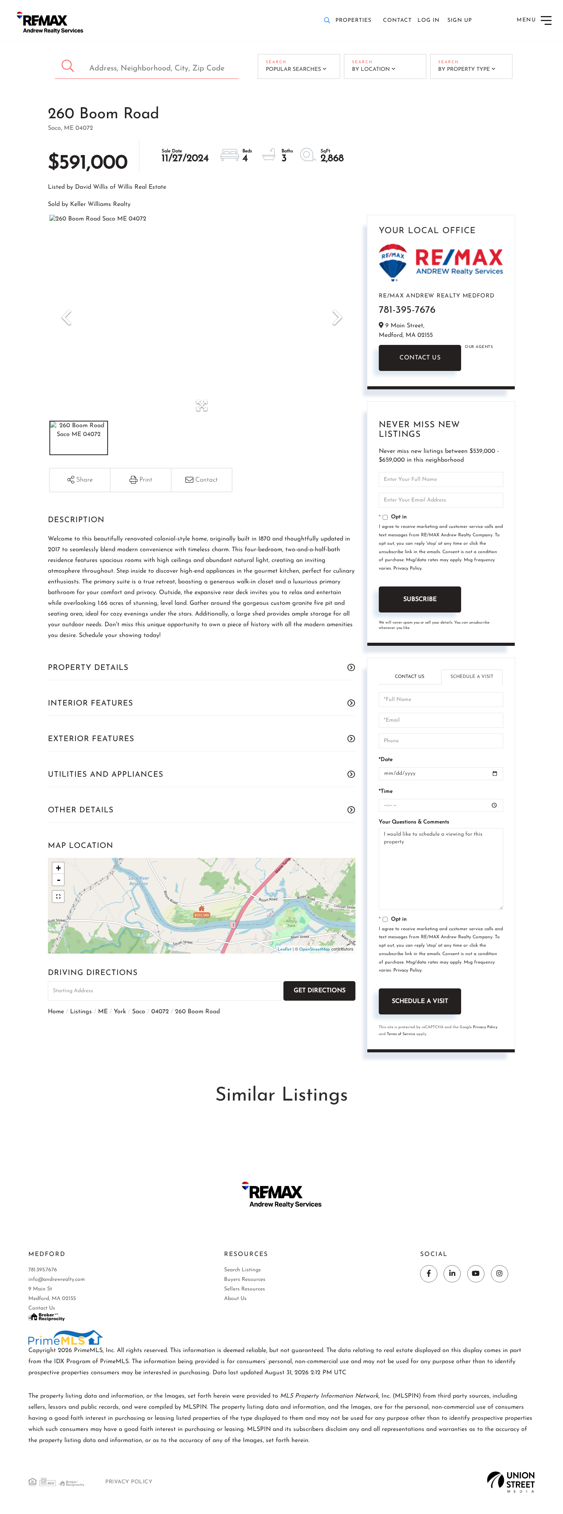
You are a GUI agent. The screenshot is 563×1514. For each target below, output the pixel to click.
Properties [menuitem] (354, 20)
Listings (81, 1012)
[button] (69, 66)
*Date (386, 760)
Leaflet (284, 949)
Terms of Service (401, 1034)
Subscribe (420, 599)
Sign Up (459, 20)
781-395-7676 (407, 310)
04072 (160, 1012)
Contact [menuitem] (397, 20)
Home (56, 1012)
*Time (386, 791)
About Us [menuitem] (235, 1299)
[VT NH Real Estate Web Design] (511, 1482)
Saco (138, 1012)
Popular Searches (293, 69)
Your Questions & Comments (414, 822)
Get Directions (319, 991)
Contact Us (419, 358)
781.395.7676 (42, 1270)
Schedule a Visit (471, 677)
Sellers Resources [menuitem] (244, 1289)
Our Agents (479, 347)
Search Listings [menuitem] (242, 1270)
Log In (428, 20)
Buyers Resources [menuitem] (244, 1279)
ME (103, 1012)
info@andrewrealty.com (56, 1279)
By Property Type (464, 69)
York (120, 1012)
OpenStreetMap (314, 949)
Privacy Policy (407, 568)
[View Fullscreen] (58, 896)
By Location (371, 69)
